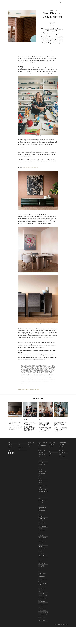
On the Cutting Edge (42, 445)
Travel (50, 449)
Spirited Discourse (42, 454)
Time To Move (41, 493)
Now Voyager (41, 460)
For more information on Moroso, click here (28, 389)
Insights (29, 446)
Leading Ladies (41, 544)
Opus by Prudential (62, 444)
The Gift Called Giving (42, 450)
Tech (50, 455)
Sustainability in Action (43, 579)
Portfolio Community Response (42, 508)
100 (18, 442)
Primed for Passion (42, 558)
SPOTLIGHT (54, 1)
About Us (9, 442)
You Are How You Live (42, 447)
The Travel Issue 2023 (42, 548)
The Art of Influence (42, 608)
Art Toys (40, 496)
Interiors (50, 447)
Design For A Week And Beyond (43, 443)
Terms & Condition (11, 447)
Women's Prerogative (42, 471)
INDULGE (46, 1)
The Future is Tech (42, 464)
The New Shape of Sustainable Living (42, 601)
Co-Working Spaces (42, 494)
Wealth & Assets (31, 442)
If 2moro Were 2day (42, 448)
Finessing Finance (42, 458)
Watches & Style (52, 442)
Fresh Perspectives (42, 500)
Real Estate (30, 444)
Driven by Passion (42, 535)
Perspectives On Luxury (43, 485)
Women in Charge (42, 576)
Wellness (50, 453)
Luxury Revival (41, 516)
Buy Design (41, 480)
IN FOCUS (39, 1)
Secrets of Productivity (43, 526)
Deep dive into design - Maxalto (30, 167)
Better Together (41, 591)
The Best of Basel (42, 473)
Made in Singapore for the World (43, 556)
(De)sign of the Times (42, 537)
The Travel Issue (42, 546)
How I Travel (41, 578)
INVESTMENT (31, 1)
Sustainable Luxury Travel (42, 511)
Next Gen (40, 551)
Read (19, 449)
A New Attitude (41, 542)
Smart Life (40, 484)
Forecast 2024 (41, 561)
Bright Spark (41, 589)
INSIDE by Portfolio (62, 456)
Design (50, 451)
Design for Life (41, 466)
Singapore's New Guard (43, 586)
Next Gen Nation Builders (43, 598)
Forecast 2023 (41, 539)
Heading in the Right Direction (42, 574)
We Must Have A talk (42, 467)
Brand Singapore (42, 475)
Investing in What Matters (43, 612)
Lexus (60, 454)
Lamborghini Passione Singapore (63, 458)
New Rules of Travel (42, 518)
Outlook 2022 (41, 520)
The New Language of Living (42, 618)
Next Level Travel (42, 593)
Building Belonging (42, 620)
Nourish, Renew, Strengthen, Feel (41, 566)
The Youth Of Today (42, 489)
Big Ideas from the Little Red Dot (43, 456)
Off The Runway (41, 452)
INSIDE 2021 (41, 514)
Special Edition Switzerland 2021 (62, 448)
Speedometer (51, 444)
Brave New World (42, 528)
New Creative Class (42, 563)
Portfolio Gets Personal (43, 614)
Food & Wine (51, 446)
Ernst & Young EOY (62, 442)
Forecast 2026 (41, 605)
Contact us (10, 444)
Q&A (18, 446)
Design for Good (41, 553)
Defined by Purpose (42, 571)
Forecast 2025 (41, 568)
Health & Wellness (42, 530)
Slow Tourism (41, 487)
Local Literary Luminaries (43, 491)
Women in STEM (41, 505)
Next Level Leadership (43, 569)
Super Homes (41, 482)
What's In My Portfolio (22, 447)
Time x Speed (41, 462)
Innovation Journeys (42, 533)
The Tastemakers (42, 581)
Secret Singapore (62, 452)
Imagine (40, 478)
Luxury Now (41, 469)
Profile (19, 444)
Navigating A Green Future (42, 524)
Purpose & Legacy (42, 597)
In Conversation (41, 503)
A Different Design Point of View (43, 584)
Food (39, 498)
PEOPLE (24, 1)
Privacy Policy (10, 446)
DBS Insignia (61, 446)
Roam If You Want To (42, 476)
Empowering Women (42, 610)
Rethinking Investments (43, 595)
